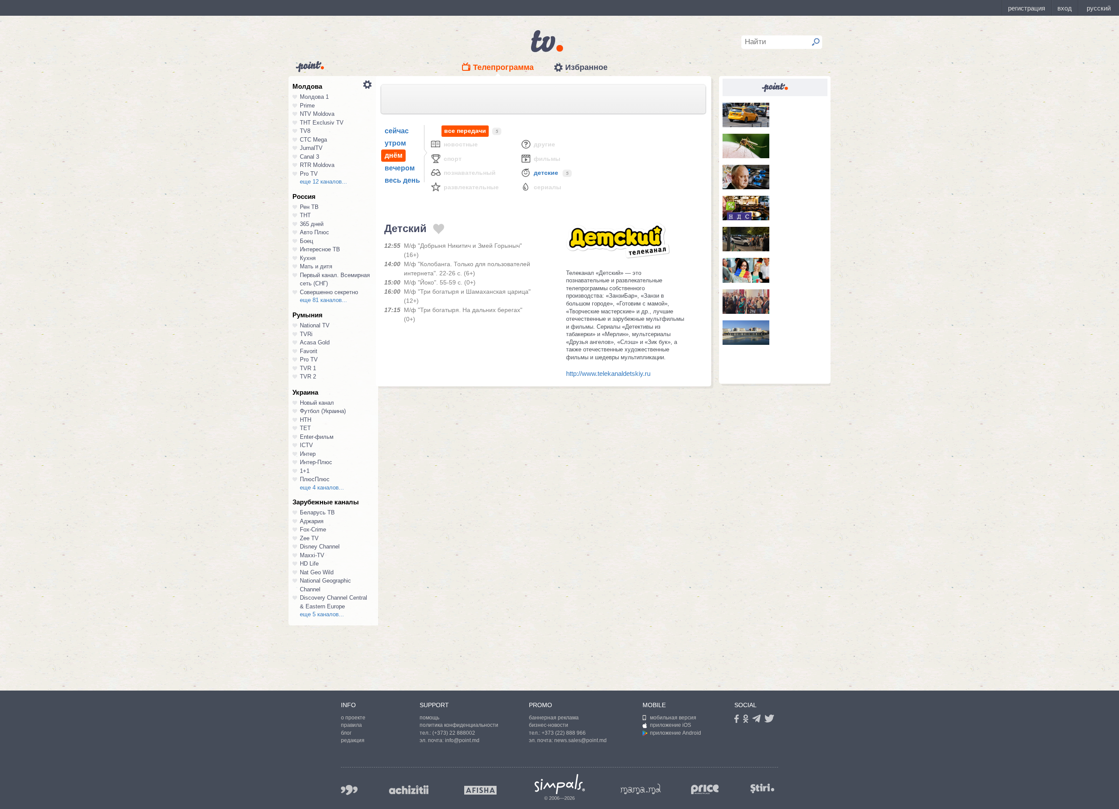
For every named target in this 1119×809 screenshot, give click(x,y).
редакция (353, 740)
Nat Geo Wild (317, 572)
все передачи (465, 130)
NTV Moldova (317, 114)
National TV (315, 325)
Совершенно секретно (329, 292)
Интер (308, 454)
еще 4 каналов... (322, 487)
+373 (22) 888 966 (564, 733)
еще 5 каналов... (322, 614)
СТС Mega (313, 139)
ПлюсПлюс (315, 479)
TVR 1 (308, 368)
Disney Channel (320, 546)
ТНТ (305, 215)
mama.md (641, 789)
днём (394, 155)
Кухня (308, 258)
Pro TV (309, 173)
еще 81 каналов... (323, 300)
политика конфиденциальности (459, 725)
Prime (307, 105)
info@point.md (462, 740)
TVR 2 (308, 376)
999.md (349, 790)
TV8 (305, 131)
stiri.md (762, 788)
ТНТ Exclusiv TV (322, 122)
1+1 (304, 471)
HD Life (309, 563)
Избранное (586, 67)
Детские (546, 172)
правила (351, 725)
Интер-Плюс (316, 462)
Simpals (560, 784)
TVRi (306, 334)
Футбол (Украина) (323, 411)
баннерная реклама (554, 718)
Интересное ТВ (320, 249)
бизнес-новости (548, 725)
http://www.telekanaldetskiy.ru (608, 373)
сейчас (397, 131)
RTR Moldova (317, 165)
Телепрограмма (503, 67)
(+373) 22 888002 (453, 733)
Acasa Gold (315, 342)
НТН (305, 420)
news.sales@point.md (580, 740)
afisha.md (480, 790)
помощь (429, 718)
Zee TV (309, 538)
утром (395, 143)
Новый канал (317, 402)
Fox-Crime (313, 529)
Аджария (311, 521)
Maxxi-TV (312, 555)
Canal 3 (309, 156)
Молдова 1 (314, 97)
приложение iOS (670, 725)
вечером (400, 168)
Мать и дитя (316, 266)
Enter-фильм (317, 437)
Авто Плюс (314, 232)
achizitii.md (409, 790)
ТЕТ (305, 428)
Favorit (308, 351)
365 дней (311, 224)
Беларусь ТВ (317, 512)
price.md (705, 790)
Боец (306, 241)
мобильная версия (673, 718)
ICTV (306, 445)
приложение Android (675, 733)
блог (346, 733)
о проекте (353, 718)
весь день (402, 180)
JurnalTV (311, 148)
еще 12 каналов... (323, 181)
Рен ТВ (309, 207)
